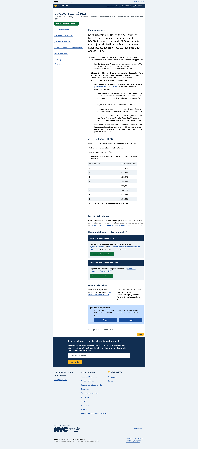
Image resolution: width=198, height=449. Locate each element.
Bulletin (111, 381)
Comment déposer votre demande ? (68, 48)
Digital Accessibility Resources (135, 438)
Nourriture (85, 397)
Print (59, 60)
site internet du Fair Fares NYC (99, 293)
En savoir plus (138, 428)
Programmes (126, 6)
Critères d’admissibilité (63, 36)
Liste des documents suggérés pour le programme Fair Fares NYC (116, 225)
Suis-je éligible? (113, 6)
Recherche (139, 6)
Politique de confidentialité (134, 440)
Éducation (85, 389)
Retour (140, 334)
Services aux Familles (89, 393)
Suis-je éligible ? (60, 379)
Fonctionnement (61, 30)
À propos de (112, 377)
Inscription (75, 362)
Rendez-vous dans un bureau (101, 276)
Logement (85, 405)
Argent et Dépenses (89, 377)
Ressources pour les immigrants (94, 413)
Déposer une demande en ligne (65, 23)
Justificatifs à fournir (62, 42)
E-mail (130, 320)
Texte (105, 320)
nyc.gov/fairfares (97, 247)
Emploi (84, 409)
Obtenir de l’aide (61, 54)
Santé (83, 401)
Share (59, 64)
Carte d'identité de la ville (91, 385)
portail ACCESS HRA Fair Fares (106, 87)
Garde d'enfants (87, 381)
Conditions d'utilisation (133, 442)
